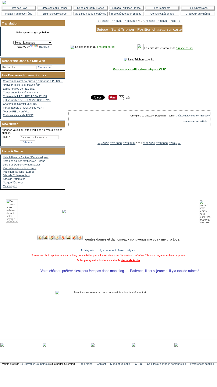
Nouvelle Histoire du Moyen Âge (21, 84)
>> (179, 21)
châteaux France (55, 8)
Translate (44, 46)
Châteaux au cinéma (198, 13)
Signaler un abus (120, 363)
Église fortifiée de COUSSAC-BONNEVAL (27, 100)
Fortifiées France (126, 8)
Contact (101, 363)
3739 (165, 21)
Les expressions (198, 8)
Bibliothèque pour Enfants (126, 13)
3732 (119, 21)
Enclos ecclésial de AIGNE (18, 115)
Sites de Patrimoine (14, 179)
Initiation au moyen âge (18, 13)
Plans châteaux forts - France (19, 168)
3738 (159, 21)
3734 (132, 21)
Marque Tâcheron (13, 182)
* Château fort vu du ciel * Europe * (192, 115)
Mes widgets (10, 186)
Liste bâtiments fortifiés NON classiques (26, 157)
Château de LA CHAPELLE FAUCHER (25, 96)
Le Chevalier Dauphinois (34, 363)
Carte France (90, 8)
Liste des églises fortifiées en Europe (24, 161)
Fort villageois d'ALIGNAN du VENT (23, 107)
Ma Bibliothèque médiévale (90, 13)
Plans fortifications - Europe (19, 171)
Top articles (85, 363)
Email (5, 136)
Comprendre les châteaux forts (20, 92)
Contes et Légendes (162, 13)
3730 (106, 21)
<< (98, 21)
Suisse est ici (184, 48)
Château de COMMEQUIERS (20, 104)
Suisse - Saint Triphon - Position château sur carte (139, 29)
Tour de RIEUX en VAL (16, 111)
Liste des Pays (19, 8)
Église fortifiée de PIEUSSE (19, 88)
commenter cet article (195, 121)
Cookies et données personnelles (166, 363)
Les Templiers (162, 8)
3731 (113, 21)
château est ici (106, 46)
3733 (126, 21)
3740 (172, 21)
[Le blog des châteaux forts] (108, 2)
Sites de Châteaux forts (16, 175)
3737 (152, 21)
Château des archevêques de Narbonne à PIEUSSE (33, 81)
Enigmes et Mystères (55, 13)
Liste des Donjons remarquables (21, 164)
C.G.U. (139, 363)
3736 (146, 21)
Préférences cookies (202, 363)
